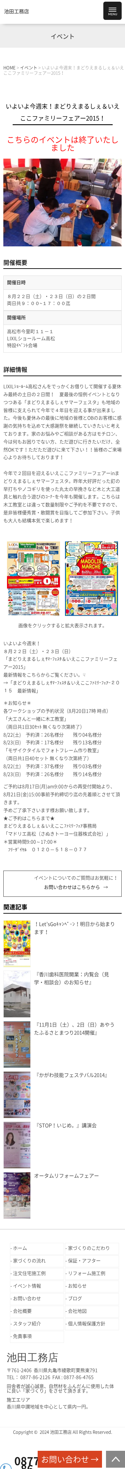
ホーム (20, 1248)
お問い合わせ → (70, 1459)
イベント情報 (27, 1286)
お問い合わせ (27, 1298)
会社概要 (22, 1311)
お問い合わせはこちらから (72, 887)
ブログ (75, 1298)
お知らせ (77, 1286)
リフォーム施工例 (86, 1273)
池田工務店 (16, 11)
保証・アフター (84, 1260)
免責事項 (22, 1336)
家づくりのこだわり (89, 1248)
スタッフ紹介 (27, 1323)
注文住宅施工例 (29, 1273)
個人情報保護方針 (86, 1323)
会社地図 (77, 1311)
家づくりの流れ (29, 1260)
